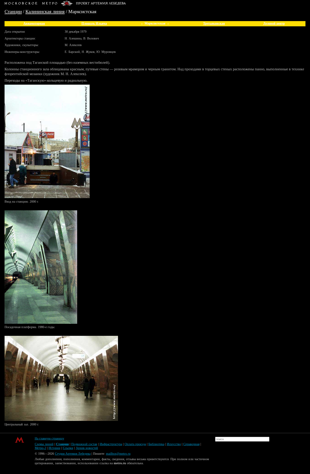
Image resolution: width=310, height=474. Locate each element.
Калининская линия (45, 11)
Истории (54, 448)
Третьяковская (214, 23)
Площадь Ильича (94, 23)
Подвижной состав (84, 444)
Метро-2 (40, 448)
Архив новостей (87, 448)
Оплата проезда (135, 444)
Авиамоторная (34, 23)
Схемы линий (44, 444)
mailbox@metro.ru (118, 453)
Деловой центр (274, 23)
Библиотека (156, 444)
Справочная (191, 444)
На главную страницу (49, 438)
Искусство (174, 444)
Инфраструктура (111, 444)
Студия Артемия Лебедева (73, 453)
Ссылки (68, 448)
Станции (13, 11)
